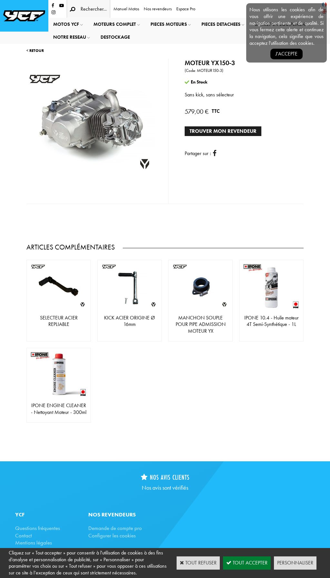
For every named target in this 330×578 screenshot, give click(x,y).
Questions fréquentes (37, 528)
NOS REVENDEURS (112, 514)
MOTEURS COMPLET (114, 24)
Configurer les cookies (112, 535)
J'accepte (286, 53)
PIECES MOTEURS (168, 24)
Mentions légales (33, 542)
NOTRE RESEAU (69, 37)
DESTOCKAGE (115, 37)
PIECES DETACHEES (220, 24)
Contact (23, 535)
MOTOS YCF (66, 24)
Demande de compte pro (115, 528)
